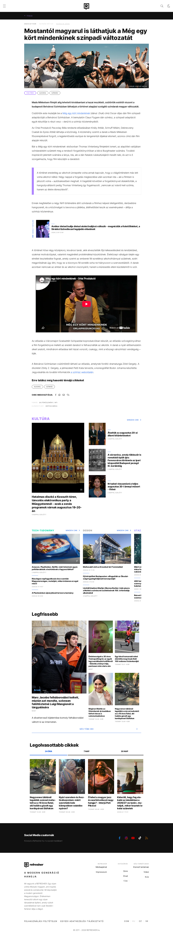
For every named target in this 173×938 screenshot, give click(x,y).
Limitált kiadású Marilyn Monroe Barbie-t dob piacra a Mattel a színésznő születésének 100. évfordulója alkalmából (106, 590)
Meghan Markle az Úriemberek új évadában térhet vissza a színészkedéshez (100, 712)
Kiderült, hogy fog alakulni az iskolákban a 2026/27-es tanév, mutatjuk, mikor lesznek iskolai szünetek (130, 803)
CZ (140, 921)
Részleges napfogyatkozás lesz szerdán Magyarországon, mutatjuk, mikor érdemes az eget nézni (55, 581)
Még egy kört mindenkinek (76, 113)
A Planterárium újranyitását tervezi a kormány (52, 593)
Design (87, 530)
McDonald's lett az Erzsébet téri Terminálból (103, 567)
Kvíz (147, 877)
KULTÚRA (30, 93)
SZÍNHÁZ (55, 93)
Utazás (139, 530)
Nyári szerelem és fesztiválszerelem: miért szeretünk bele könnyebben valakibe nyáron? (71, 803)
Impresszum (101, 872)
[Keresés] (160, 6)
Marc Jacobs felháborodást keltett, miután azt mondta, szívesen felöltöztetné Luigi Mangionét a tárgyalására (55, 702)
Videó (146, 872)
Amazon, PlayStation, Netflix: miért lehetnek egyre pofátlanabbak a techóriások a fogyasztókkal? (55, 568)
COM (126, 921)
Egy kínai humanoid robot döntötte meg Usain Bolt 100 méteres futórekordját (127, 658)
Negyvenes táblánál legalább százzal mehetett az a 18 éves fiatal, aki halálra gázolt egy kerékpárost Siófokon (127, 714)
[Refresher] (86, 6)
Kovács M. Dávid (63, 24)
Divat (125, 876)
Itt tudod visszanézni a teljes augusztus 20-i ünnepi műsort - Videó (124, 486)
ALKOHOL (42, 93)
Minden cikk (133, 420)
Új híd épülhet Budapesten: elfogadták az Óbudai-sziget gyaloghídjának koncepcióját (105, 577)
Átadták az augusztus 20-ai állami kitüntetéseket (123, 434)
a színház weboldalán (82, 372)
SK (147, 921)
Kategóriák (123, 864)
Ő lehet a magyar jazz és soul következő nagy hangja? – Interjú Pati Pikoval (100, 801)
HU (133, 921)
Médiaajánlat (101, 867)
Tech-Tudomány (43, 530)
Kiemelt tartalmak (141, 867)
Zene (125, 871)
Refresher (102, 864)
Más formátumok (141, 864)
